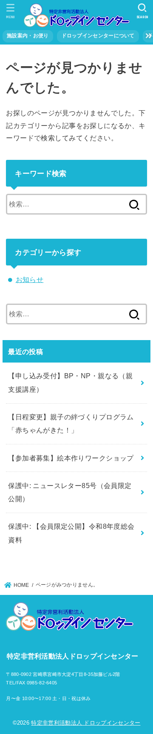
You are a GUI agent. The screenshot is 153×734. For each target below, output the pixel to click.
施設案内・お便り (27, 35)
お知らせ (30, 279)
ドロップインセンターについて (98, 35)
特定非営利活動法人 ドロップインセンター (85, 723)
